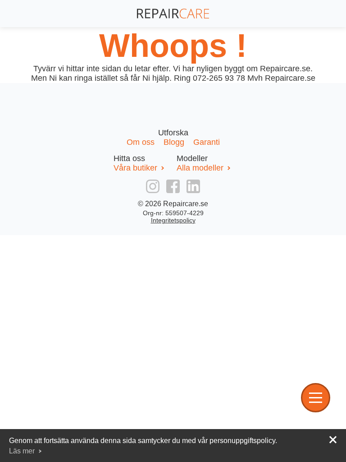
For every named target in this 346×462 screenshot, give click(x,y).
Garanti (206, 142)
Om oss (142, 142)
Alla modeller (200, 167)
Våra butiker (135, 167)
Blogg (175, 142)
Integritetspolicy (173, 220)
